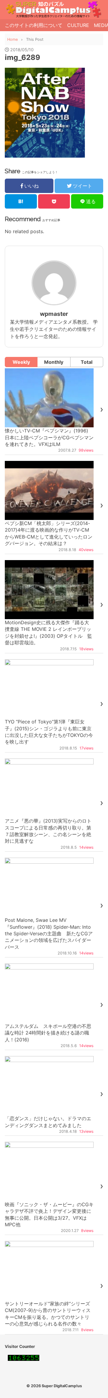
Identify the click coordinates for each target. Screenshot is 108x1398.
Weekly (21, 362)
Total (86, 362)
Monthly (53, 362)
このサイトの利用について (33, 25)
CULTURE (78, 25)
